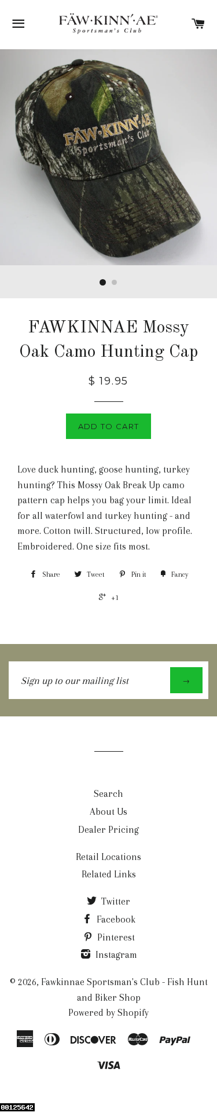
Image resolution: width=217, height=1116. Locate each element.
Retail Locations (108, 856)
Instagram (115, 954)
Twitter (114, 901)
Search (108, 793)
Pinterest (115, 937)
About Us (108, 811)
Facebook (114, 919)
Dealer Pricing (108, 829)
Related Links (109, 874)
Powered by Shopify (108, 1012)
